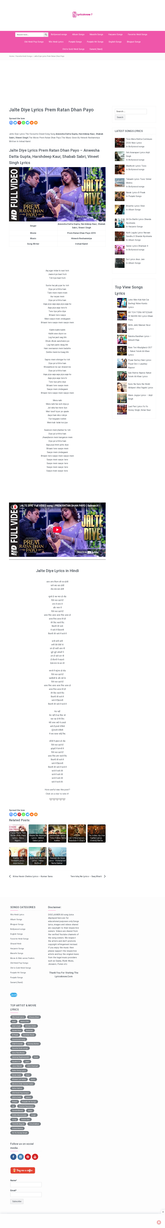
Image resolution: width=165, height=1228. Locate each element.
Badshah (29, 1030)
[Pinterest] (19, 122)
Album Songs (78, 34)
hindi (36, 1057)
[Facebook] (11, 122)
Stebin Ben (25, 1120)
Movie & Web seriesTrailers (22, 958)
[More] (36, 122)
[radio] (50, 800)
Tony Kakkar (34, 1124)
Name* (13, 1180)
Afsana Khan (34, 1017)
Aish (14, 1021)
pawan (28, 1097)
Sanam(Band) (17, 1111)
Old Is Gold (16, 1097)
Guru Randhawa (18, 1053)
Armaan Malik (30, 1026)
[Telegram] (27, 122)
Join (13, 995)
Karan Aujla (16, 1075)
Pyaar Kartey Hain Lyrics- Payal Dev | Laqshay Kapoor (140, 364)
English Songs (115, 42)
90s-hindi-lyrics (18, 1017)
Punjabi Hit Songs (95, 42)
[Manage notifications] (159, 1222)
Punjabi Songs (75, 42)
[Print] (32, 122)
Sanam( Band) (96, 49)
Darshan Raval (28, 1035)
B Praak (15, 1035)
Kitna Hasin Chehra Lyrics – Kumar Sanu (33, 876)
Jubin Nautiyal (32, 1066)
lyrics (33, 1079)
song (14, 1120)
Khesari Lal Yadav (19, 1079)
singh (33, 1115)
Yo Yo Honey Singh (19, 1133)
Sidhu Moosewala (19, 1115)
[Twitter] (15, 122)
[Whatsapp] (23, 122)
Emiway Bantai (33, 1044)
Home (11, 56)
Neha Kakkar (17, 1088)
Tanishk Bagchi (18, 1124)
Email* (13, 1190)
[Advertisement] (82, 79)
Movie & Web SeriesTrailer (22, 1084)
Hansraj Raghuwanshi (20, 1057)
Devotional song (18, 1039)
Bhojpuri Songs (134, 42)
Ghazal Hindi (15, 943)
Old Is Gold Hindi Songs (73, 49)
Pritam (14, 1102)
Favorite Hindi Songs (137, 34)
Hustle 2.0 (16, 1062)
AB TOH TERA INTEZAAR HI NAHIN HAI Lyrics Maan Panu (140, 316)
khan (28, 1075)
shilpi (30, 1111)
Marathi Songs (96, 34)
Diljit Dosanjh (17, 1044)
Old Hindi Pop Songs (34, 42)
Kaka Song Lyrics (19, 1070)
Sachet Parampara (26, 1106)
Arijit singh (16, 1026)
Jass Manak (17, 1066)
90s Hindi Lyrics (56, 42)
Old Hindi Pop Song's (20, 1093)
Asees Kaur (16, 1030)
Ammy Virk (25, 1021)
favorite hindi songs (20, 1048)
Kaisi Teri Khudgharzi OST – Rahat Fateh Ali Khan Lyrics (140, 351)
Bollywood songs (59, 34)
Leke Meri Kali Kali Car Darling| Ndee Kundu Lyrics (138, 303)
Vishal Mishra (17, 1128)
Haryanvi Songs (115, 34)
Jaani (27, 1062)
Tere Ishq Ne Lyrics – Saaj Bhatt (86, 876)
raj (13, 1106)
